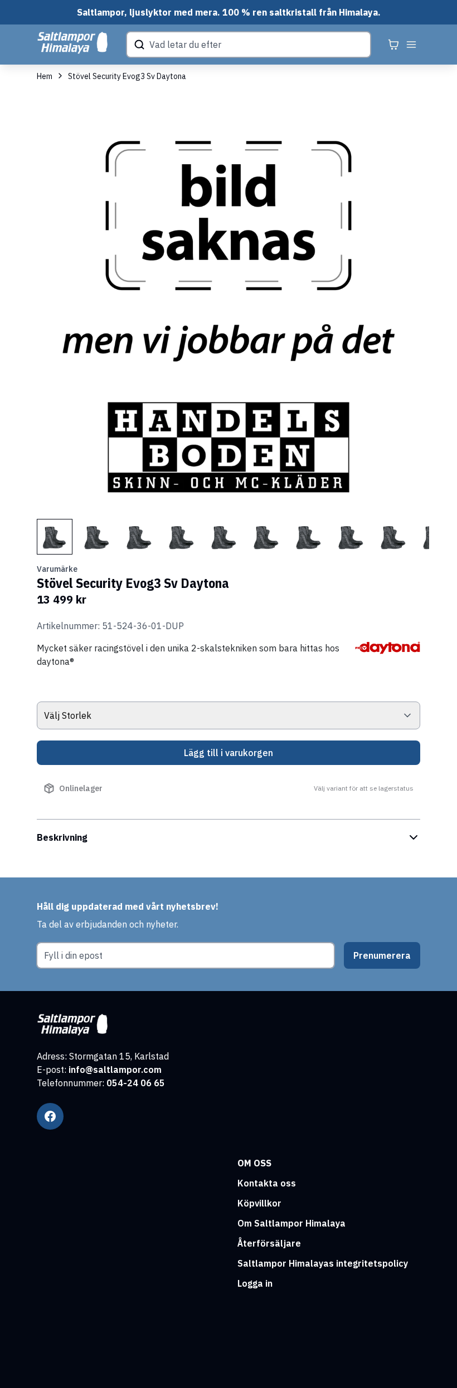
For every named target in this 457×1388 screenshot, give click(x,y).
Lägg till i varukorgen (228, 752)
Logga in (255, 1283)
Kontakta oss (266, 1183)
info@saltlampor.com (115, 1069)
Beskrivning (62, 837)
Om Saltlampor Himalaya (291, 1223)
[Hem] (72, 43)
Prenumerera (382, 955)
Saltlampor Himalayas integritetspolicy (322, 1263)
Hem (44, 76)
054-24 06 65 (135, 1082)
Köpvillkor (259, 1203)
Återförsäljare (269, 1243)
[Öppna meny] (411, 45)
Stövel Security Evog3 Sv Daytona (127, 76)
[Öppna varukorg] (393, 45)
